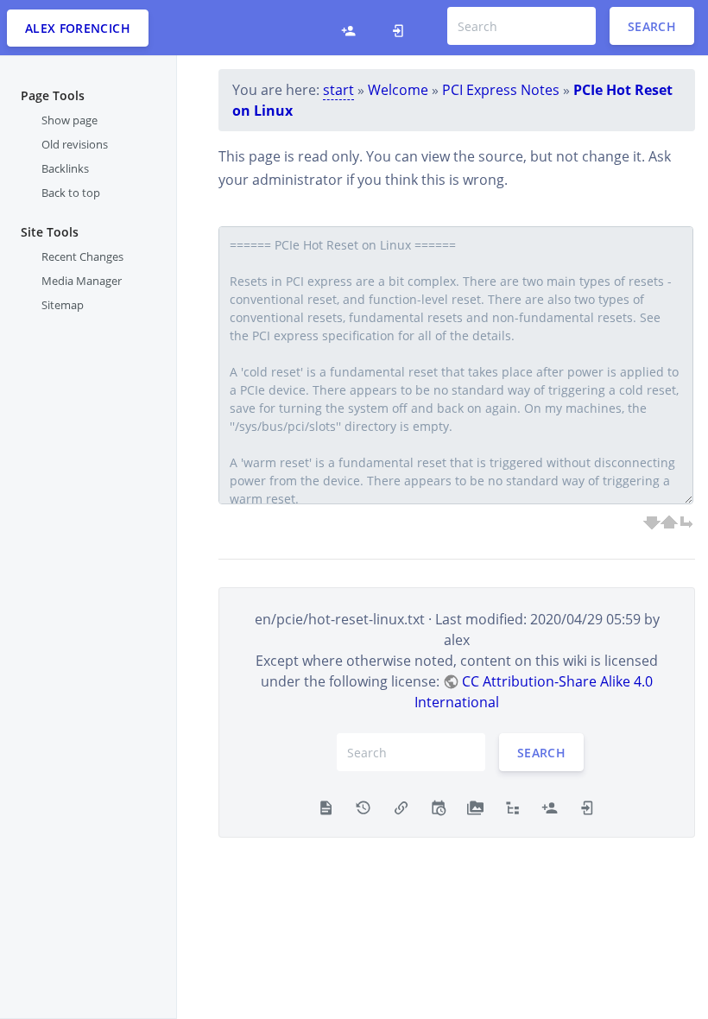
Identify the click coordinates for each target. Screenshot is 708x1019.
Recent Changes (82, 256)
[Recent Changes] (438, 805)
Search (652, 26)
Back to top (70, 192)
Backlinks (65, 168)
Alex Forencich (77, 28)
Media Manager (81, 280)
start (338, 89)
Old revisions (74, 144)
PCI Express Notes (500, 89)
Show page (69, 120)
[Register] (348, 27)
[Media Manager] (475, 805)
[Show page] (326, 805)
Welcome (398, 89)
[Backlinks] (401, 805)
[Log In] (398, 27)
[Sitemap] (512, 805)
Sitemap (62, 305)
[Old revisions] (363, 805)
